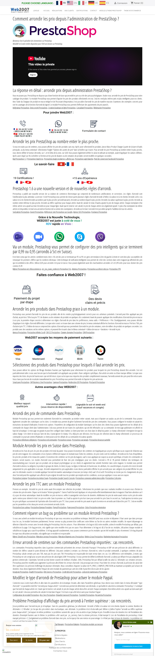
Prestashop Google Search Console (62, 478)
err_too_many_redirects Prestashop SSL (56, 268)
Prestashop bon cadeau (21, 507)
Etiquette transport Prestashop (67, 595)
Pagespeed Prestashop (75, 507)
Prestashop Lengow (20, 478)
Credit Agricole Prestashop (71, 571)
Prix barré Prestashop (97, 382)
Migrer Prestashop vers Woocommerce (27, 268)
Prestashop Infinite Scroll (36, 332)
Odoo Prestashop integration (95, 507)
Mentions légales (60, 635)
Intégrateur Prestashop (21, 107)
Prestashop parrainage (80, 439)
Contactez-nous (60, 651)
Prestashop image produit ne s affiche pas (59, 158)
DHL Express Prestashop (52, 571)
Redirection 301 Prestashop (78, 382)
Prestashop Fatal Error (35, 158)
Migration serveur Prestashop (47, 536)
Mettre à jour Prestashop (94, 536)
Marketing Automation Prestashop (116, 536)
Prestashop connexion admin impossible (90, 478)
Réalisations (60, 638)
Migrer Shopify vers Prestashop (24, 536)
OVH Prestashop (88, 332)
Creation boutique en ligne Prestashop (62, 107)
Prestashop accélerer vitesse (97, 268)
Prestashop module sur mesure (91, 624)
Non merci (14, 640)
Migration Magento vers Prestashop (71, 536)
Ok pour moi (44, 640)
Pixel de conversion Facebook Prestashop (109, 158)
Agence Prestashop (20, 332)
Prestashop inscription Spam (38, 478)
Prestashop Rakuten (72, 624)
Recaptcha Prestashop (103, 595)
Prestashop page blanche (84, 158)
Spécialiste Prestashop (21, 212)
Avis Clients (60, 641)
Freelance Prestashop (99, 212)
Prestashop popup (64, 439)
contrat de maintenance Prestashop (94, 571)
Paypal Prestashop (59, 507)
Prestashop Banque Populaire (41, 507)
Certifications (60, 644)
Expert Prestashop (36, 212)
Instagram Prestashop (20, 571)
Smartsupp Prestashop (21, 382)
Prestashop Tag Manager (55, 624)
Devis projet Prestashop (38, 107)
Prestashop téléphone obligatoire (25, 439)
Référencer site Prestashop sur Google (58, 212)
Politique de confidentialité (60, 648)
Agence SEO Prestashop (81, 212)
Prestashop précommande (47, 439)
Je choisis (29, 640)
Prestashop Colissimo (113, 478)
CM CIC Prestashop (53, 332)
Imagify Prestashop (36, 571)
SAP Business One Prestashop (41, 382)
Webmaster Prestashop (102, 107)
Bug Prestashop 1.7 (19, 158)
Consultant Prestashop (84, 107)
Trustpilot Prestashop (86, 595)
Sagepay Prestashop (60, 382)
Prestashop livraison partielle (99, 439)
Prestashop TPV (115, 268)
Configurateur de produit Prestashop (26, 595)
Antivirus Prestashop (79, 268)
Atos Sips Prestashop (47, 595)
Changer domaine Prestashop (71, 332)
